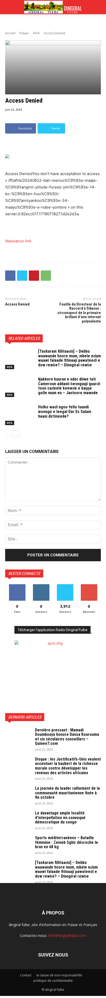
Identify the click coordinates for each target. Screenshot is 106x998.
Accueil (10, 33)
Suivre (41, 586)
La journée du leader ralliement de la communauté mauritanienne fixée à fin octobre (67, 793)
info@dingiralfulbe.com (67, 935)
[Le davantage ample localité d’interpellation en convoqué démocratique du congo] (18, 820)
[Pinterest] (34, 275)
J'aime (17, 586)
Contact (25, 975)
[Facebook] (10, 275)
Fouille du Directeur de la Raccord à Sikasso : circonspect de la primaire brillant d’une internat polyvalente (79, 313)
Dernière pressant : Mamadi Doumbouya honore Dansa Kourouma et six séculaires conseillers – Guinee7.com (67, 737)
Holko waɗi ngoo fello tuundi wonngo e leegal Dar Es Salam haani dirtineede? (64, 411)
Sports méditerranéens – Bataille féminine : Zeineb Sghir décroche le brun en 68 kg (66, 842)
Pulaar (24, 33)
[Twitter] (22, 275)
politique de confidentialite (53, 980)
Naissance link (18, 240)
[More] (72, 128)
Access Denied (17, 304)
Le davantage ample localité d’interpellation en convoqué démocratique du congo (60, 817)
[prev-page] (8, 433)
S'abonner (89, 586)
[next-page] (16, 433)
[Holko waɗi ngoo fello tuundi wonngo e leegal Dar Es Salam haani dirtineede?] (19, 415)
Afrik (36, 33)
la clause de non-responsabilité (59, 975)
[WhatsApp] (46, 275)
